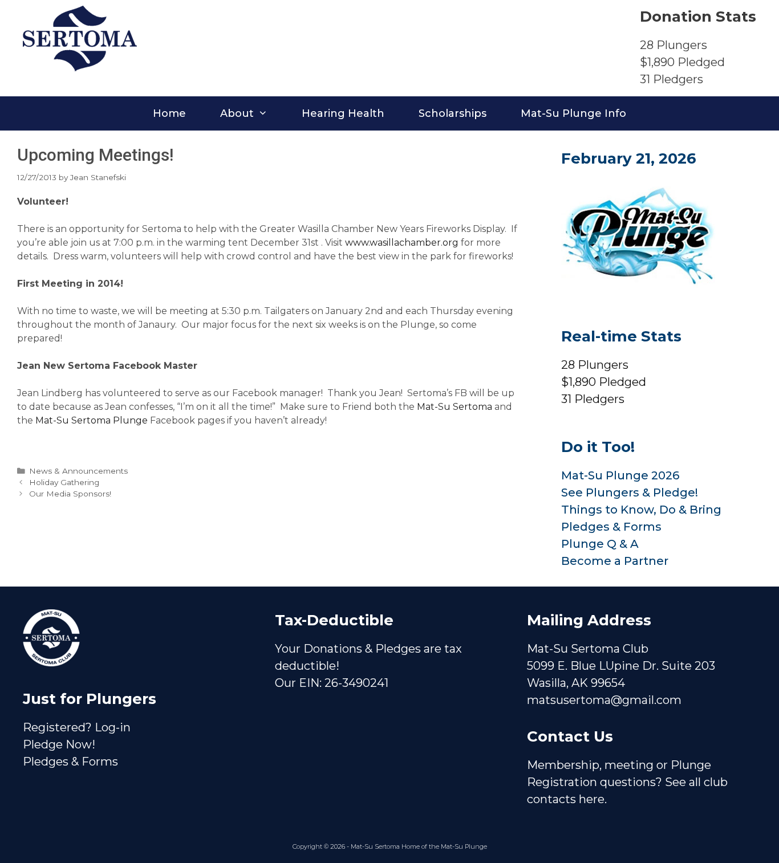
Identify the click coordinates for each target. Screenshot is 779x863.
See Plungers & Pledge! (629, 492)
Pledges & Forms (611, 527)
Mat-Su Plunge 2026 (620, 475)
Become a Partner (614, 561)
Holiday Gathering (64, 482)
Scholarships (452, 113)
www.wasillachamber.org (402, 242)
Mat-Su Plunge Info (573, 113)
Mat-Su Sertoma (454, 406)
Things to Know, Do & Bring (641, 509)
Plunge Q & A (600, 544)
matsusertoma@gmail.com (604, 700)
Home (169, 113)
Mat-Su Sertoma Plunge (92, 420)
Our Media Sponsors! (70, 493)
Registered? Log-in (77, 727)
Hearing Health (343, 113)
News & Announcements (78, 470)
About (237, 113)
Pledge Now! (59, 744)
